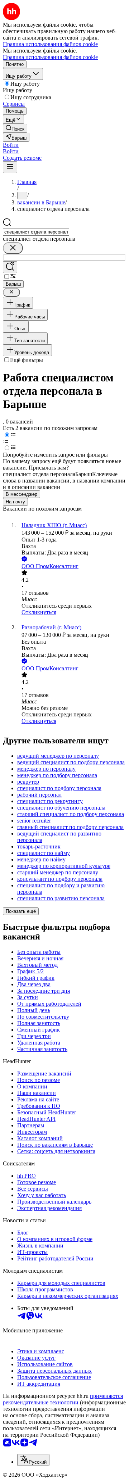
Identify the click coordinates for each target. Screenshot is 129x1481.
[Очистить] (13, 248)
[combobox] (36, 232)
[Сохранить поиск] (10, 267)
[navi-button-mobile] (10, 167)
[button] (11, 145)
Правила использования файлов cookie (50, 57)
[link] (15, 128)
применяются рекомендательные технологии (63, 1399)
